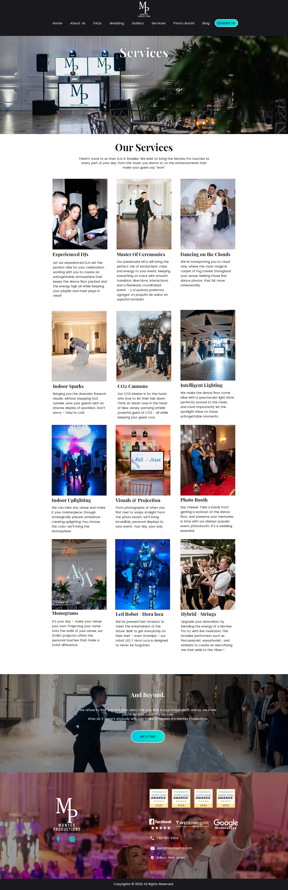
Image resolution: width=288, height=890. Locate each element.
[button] (159, 23)
